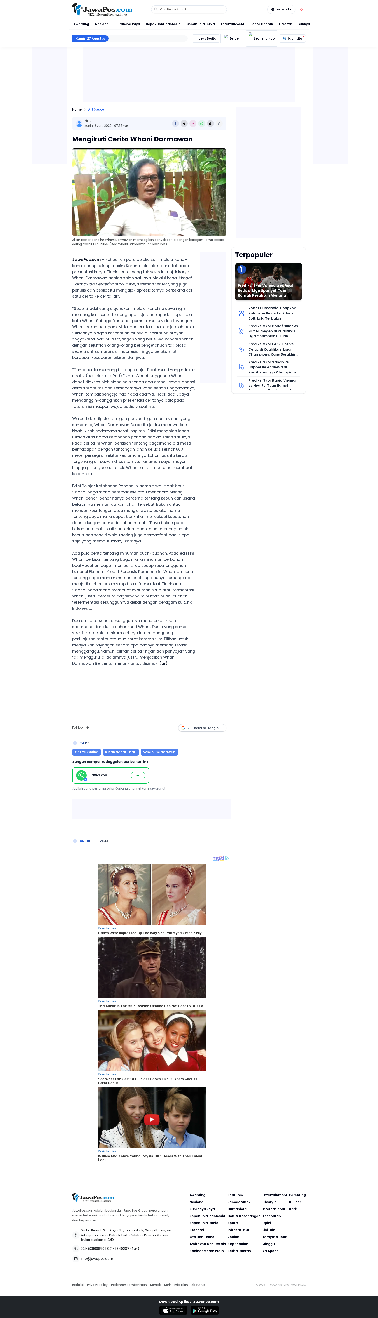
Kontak (155, 1285)
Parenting (297, 1195)
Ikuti (138, 775)
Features (235, 1195)
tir (86, 121)
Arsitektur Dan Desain (208, 1244)
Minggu (268, 1244)
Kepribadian (238, 1244)
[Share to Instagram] (192, 123)
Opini (266, 1223)
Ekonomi (197, 1230)
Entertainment (232, 24)
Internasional (273, 1209)
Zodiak (233, 1237)
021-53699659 (92, 1248)
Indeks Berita (206, 38)
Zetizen (235, 38)
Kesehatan (271, 1216)
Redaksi (78, 1285)
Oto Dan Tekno (202, 1237)
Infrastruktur (238, 1230)
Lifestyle (286, 24)
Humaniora (237, 1209)
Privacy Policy (97, 1285)
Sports (233, 1223)
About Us (198, 1285)
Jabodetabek (239, 1202)
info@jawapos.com (96, 1258)
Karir (293, 1209)
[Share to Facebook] (175, 123)
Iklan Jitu (295, 38)
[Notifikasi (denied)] (301, 9)
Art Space (96, 109)
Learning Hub (264, 38)
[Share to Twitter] (184, 123)
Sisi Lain (268, 1230)
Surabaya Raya (128, 24)
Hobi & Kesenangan (244, 1216)
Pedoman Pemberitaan (129, 1285)
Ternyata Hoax (274, 1237)
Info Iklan (181, 1285)
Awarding (81, 24)
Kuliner (295, 1202)
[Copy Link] (219, 123)
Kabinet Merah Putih (207, 1251)
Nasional (102, 24)
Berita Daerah (261, 24)
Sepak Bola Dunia (201, 24)
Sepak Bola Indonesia (163, 24)
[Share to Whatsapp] (201, 123)
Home (77, 109)
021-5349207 (118, 1248)
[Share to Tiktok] (210, 123)
